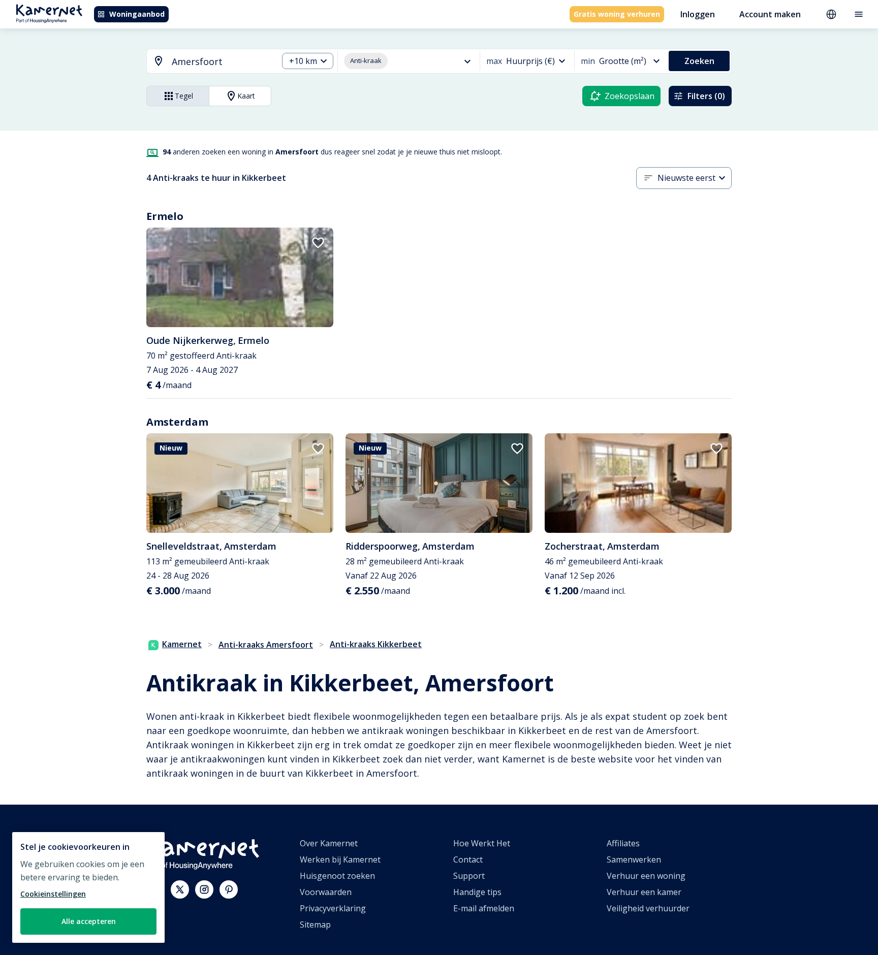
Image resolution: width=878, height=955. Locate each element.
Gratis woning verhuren (617, 14)
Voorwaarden (326, 892)
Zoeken (699, 61)
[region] (88, 887)
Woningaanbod (137, 14)
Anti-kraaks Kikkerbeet (376, 644)
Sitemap (315, 924)
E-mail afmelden (483, 908)
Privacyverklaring (333, 908)
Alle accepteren (88, 921)
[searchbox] (221, 62)
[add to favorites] (318, 243)
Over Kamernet (329, 843)
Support (469, 875)
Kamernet (182, 644)
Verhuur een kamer (644, 892)
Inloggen (697, 14)
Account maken (770, 14)
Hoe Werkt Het (481, 843)
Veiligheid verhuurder (648, 908)
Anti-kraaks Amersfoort (265, 644)
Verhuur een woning (646, 875)
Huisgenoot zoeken (337, 875)
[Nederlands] (831, 14)
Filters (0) (706, 96)
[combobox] (206, 62)
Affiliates (623, 843)
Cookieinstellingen (53, 894)
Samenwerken (634, 859)
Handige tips (477, 892)
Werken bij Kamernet (340, 859)
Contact (468, 859)
